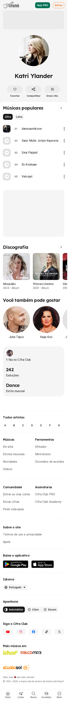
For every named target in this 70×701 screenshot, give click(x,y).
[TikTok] (46, 632)
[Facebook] (34, 632)
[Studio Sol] (16, 667)
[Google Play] (15, 564)
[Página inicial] (11, 5)
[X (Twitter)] (59, 632)
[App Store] (42, 564)
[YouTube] (8, 632)
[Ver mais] (61, 108)
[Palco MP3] (31, 652)
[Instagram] (21, 632)
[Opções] (64, 129)
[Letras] (10, 652)
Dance (12, 385)
